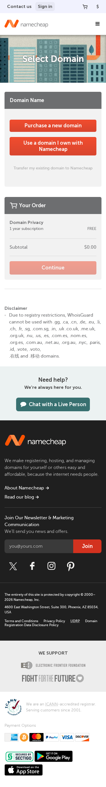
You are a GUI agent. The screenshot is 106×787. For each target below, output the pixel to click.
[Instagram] (51, 566)
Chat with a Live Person (57, 404)
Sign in (45, 6)
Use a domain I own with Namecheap (53, 146)
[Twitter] (13, 566)
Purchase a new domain (53, 125)
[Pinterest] (70, 566)
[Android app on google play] (53, 756)
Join (87, 546)
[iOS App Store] (24, 770)
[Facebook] (32, 566)
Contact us (19, 6)
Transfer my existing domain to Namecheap (53, 168)
